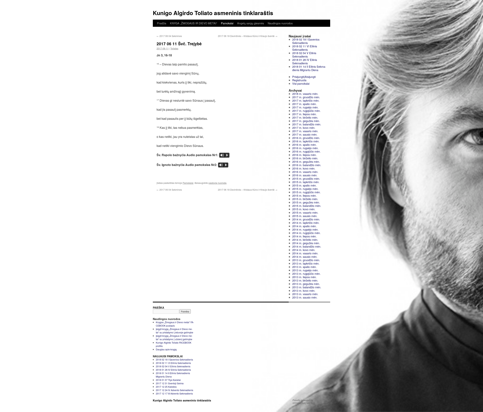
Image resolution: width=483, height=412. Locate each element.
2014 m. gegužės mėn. (306, 243)
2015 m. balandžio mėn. (306, 206)
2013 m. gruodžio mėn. (306, 260)
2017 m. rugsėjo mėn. (305, 107)
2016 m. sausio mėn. (304, 175)
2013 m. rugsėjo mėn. (305, 270)
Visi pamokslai (300, 83)
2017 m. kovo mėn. (303, 128)
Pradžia (161, 23)
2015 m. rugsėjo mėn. (305, 189)
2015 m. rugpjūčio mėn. (306, 192)
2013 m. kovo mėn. (303, 290)
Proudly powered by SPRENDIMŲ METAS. (303, 402)
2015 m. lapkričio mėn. (305, 182)
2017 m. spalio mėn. (304, 104)
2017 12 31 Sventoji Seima (170, 383)
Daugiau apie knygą (166, 349)
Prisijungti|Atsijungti (304, 77)
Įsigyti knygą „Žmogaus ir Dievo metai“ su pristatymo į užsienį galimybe (174, 337)
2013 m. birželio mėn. (305, 280)
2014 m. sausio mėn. (304, 257)
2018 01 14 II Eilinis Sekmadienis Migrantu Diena (309, 68)
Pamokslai (227, 23)
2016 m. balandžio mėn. (306, 165)
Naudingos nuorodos (280, 23)
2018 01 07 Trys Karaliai (168, 379)
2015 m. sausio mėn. (304, 216)
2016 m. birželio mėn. (305, 158)
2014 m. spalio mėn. (304, 226)
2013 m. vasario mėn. (305, 294)
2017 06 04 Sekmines (169, 36)
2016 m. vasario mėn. (305, 172)
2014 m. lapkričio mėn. (305, 223)
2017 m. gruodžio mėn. (306, 97)
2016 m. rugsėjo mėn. (305, 148)
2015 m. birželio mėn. (305, 199)
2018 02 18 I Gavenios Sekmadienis (305, 41)
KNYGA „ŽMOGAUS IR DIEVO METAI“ (193, 23)
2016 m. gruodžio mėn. (306, 138)
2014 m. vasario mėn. (305, 253)
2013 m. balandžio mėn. (306, 287)
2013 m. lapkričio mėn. (305, 263)
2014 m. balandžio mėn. (306, 246)
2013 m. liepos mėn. (304, 277)
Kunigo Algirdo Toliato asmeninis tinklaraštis (213, 13)
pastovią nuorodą (217, 182)
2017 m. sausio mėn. (304, 134)
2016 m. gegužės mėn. (306, 161)
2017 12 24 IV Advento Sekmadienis (174, 390)
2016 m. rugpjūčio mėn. (306, 151)
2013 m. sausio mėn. (304, 297)
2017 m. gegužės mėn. (306, 121)
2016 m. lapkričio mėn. (305, 141)
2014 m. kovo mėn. (303, 250)
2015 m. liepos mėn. (304, 195)
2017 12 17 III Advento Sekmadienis (174, 393)
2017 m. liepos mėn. (304, 114)
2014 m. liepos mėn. (304, 236)
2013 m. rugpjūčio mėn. (306, 273)
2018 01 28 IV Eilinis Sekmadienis (304, 61)
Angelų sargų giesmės (250, 23)
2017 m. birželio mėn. (305, 117)
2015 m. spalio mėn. (304, 185)
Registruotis (299, 80)
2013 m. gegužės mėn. (306, 284)
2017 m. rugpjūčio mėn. (306, 111)
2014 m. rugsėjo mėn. (305, 229)
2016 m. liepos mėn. (304, 155)
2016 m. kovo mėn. (303, 168)
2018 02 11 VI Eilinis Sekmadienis (304, 47)
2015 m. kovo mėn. (303, 209)
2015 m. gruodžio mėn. (306, 178)
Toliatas (174, 48)
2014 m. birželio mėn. (305, 240)
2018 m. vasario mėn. (305, 94)
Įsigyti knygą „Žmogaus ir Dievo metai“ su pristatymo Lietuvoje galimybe (174, 330)
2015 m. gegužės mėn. (306, 202)
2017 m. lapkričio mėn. (305, 100)
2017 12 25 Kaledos (166, 386)
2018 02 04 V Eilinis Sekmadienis (304, 54)
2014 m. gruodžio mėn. (306, 219)
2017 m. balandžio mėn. (306, 124)
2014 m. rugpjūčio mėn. (306, 233)
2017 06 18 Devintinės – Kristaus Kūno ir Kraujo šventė (247, 36)
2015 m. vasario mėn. (305, 212)
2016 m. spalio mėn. (304, 145)
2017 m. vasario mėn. (305, 131)
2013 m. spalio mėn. (304, 267)
